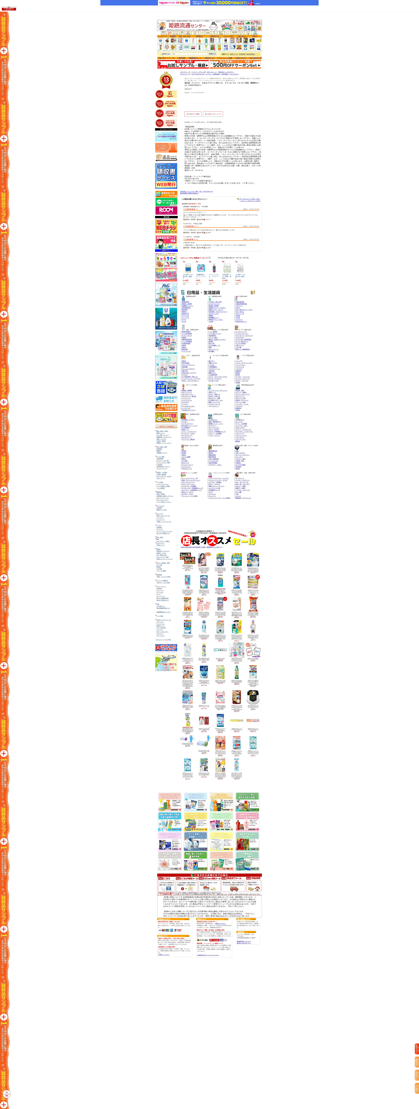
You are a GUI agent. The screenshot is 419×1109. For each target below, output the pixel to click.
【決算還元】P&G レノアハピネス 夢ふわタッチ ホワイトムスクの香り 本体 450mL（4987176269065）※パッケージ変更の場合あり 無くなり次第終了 (253, 637)
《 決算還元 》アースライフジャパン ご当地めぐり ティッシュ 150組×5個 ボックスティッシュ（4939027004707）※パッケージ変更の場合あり (253, 592)
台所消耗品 (224, 74)
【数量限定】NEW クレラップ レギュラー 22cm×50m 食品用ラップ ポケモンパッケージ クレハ (253, 729)
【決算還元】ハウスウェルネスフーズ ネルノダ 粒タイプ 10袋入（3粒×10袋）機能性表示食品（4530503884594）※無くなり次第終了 (204, 682)
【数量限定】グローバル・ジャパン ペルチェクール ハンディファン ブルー (203, 706)
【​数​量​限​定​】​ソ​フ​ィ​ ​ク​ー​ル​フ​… (200, 276)
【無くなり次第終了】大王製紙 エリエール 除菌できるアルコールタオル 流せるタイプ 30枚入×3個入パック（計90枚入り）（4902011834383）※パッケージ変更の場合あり (187, 592)
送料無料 (182, 58)
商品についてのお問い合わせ (196, 122)
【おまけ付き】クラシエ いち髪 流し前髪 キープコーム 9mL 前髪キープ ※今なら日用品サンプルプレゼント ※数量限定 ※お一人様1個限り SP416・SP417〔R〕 (203, 569)
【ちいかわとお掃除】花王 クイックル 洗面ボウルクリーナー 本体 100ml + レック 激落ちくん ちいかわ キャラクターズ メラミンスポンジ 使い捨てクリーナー (236, 660)
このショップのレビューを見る (250, 201)
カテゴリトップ (185, 72)
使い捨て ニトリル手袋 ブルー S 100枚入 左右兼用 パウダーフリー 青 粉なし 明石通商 (187, 744)
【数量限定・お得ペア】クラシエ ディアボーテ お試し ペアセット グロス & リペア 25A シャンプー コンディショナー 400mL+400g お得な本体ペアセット (220, 752)
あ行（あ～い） (212, 72)
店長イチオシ (241, 58)
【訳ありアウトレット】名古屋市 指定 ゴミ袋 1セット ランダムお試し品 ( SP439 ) (253, 659)
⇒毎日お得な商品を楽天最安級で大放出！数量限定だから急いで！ (201, 547)
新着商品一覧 (214, 36)
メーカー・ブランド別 (198, 72)
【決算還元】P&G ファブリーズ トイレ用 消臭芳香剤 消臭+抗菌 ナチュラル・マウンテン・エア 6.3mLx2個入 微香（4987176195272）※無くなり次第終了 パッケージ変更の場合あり (253, 569)
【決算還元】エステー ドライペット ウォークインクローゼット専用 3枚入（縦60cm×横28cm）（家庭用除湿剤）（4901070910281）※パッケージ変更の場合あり (253, 614)
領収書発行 (199, 36)
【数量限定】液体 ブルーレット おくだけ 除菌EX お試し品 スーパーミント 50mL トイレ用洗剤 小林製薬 (187, 636)
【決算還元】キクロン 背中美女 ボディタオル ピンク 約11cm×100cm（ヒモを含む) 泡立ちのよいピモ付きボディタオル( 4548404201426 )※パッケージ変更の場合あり (203, 614)
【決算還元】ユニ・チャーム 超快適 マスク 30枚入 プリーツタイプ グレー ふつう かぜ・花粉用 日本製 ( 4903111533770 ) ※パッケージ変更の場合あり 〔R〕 (220, 614)
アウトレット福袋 (225, 58)
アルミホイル (234, 74)
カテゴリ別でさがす (197, 74)
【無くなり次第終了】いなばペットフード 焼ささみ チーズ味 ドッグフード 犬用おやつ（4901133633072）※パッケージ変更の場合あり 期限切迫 (187, 614)
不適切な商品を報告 (215, 122)
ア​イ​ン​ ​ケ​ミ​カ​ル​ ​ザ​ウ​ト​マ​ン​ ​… (214, 276)
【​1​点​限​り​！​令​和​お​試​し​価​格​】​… (188, 276)
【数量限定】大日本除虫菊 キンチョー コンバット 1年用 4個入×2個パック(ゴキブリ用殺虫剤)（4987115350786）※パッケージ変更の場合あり (187, 567)
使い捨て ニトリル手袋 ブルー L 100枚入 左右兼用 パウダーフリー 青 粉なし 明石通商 (204, 751)
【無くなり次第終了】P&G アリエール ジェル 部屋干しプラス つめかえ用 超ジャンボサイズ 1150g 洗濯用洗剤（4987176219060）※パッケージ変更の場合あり (236, 569)
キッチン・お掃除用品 (213, 74)
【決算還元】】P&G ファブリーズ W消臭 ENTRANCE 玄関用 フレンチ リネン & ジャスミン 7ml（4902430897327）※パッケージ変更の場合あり (187, 660)
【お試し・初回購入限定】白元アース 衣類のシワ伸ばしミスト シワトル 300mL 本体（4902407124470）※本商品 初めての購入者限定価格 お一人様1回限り (187, 730)
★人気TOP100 (255, 58)
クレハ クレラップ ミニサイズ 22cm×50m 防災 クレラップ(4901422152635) (220, 659)
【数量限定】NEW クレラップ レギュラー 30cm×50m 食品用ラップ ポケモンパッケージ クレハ (236, 729)
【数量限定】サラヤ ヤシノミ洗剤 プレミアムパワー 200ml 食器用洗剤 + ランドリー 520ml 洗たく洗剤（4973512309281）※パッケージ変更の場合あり (236, 592)
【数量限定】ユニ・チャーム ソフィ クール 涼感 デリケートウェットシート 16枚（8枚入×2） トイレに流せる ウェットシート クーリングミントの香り (253, 752)
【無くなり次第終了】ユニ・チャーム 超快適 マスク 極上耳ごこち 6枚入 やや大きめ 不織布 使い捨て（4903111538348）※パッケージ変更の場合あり (204, 592)
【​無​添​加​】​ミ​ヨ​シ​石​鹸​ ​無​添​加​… (226, 276)
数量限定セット (196, 58)
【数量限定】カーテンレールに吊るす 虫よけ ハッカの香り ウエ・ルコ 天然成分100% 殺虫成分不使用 (220, 681)
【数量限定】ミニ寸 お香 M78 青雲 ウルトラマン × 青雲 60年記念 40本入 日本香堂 (204, 729)
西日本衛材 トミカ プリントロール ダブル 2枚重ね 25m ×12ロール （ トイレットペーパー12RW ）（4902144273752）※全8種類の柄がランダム (236, 752)
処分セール (210, 58)
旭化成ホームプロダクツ (226, 72)
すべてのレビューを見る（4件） (250, 199)
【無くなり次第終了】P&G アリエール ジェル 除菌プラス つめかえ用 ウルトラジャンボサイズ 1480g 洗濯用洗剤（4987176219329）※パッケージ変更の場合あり (220, 569)
